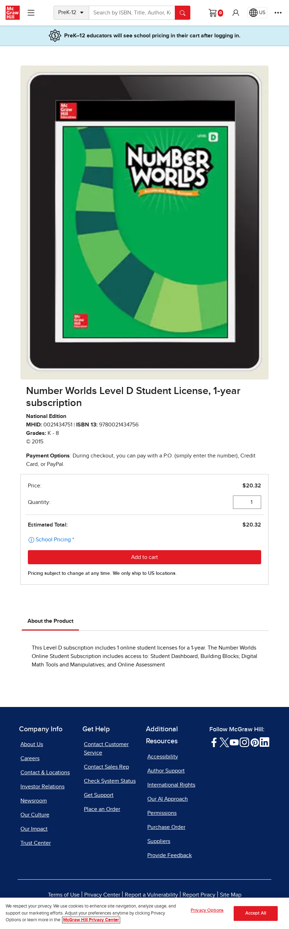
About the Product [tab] (50, 621)
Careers (29, 758)
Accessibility (162, 756)
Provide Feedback (169, 855)
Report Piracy (199, 895)
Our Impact (34, 829)
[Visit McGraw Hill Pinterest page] (254, 742)
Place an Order (102, 809)
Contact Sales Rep (106, 767)
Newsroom (33, 801)
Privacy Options (207, 910)
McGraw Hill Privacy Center (91, 920)
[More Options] (278, 13)
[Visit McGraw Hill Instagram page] (244, 742)
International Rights (171, 785)
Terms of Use (64, 895)
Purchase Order (166, 827)
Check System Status (110, 781)
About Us (31, 744)
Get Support (98, 795)
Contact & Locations (45, 772)
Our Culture (34, 815)
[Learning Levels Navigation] (31, 12)
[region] (144, 913)
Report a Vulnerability (151, 895)
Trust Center (35, 843)
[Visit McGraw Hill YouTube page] (234, 742)
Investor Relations (42, 786)
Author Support (166, 771)
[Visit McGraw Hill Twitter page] (224, 742)
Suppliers (158, 841)
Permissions (162, 813)
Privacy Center (102, 895)
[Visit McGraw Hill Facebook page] (214, 742)
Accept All (255, 913)
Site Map (230, 895)
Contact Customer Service (106, 749)
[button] (235, 13)
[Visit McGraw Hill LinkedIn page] (264, 742)
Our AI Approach (167, 799)
